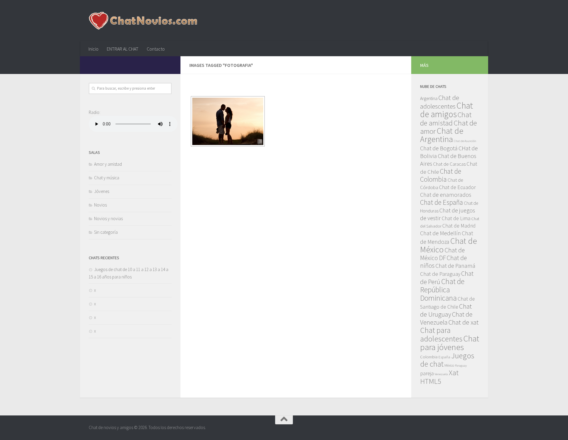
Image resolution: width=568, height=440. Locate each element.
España (444, 356)
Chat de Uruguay (446, 310)
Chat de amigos (446, 110)
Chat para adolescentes (441, 334)
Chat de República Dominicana (442, 290)
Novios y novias (108, 218)
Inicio (93, 49)
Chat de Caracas (449, 164)
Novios (100, 205)
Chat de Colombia (440, 175)
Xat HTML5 (439, 377)
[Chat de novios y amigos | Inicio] (143, 21)
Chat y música (106, 177)
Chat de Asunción (465, 141)
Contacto (156, 49)
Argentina (429, 98)
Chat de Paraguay (440, 273)
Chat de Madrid (459, 225)
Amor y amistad (108, 164)
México (449, 365)
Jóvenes (101, 191)
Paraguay (461, 366)
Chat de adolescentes (439, 102)
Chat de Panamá (455, 266)
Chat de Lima (456, 218)
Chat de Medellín (440, 233)
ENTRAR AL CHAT (122, 49)
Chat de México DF (442, 254)
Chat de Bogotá (439, 148)
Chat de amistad (446, 119)
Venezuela (441, 374)
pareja (427, 373)
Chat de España (441, 202)
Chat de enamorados (445, 194)
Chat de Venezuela (446, 318)
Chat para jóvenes (449, 342)
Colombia (429, 357)
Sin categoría (106, 232)
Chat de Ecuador (457, 187)
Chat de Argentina (441, 135)
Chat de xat (463, 322)
